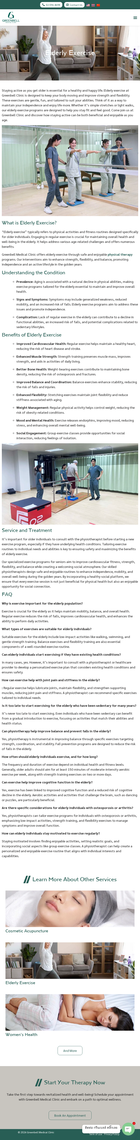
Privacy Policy (111, 1134)
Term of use (95, 1134)
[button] (135, 17)
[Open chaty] (128, 1129)
